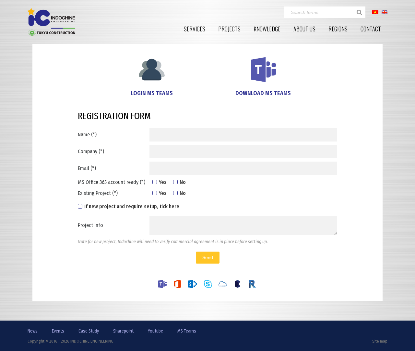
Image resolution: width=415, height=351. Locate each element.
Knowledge (267, 29)
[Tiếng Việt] (375, 12)
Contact (371, 29)
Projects (229, 29)
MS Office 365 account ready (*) (111, 182)
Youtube (155, 331)
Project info (90, 225)
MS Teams (186, 331)
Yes (163, 182)
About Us (304, 29)
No (183, 182)
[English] (384, 12)
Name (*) (87, 134)
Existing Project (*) (98, 193)
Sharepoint (123, 331)
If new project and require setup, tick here (131, 206)
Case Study (88, 331)
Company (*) (91, 151)
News (33, 331)
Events (58, 331)
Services (194, 29)
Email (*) (87, 168)
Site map (379, 341)
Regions (338, 29)
